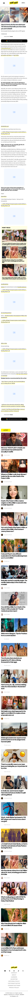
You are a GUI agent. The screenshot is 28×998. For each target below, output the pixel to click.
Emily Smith (6, 36)
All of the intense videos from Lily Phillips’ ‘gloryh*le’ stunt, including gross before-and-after (13, 261)
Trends (11, 36)
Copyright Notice (14, 983)
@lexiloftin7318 (5, 126)
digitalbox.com (15, 996)
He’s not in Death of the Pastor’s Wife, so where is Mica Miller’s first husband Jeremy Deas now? (14, 278)
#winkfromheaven (21, 287)
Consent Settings (14, 985)
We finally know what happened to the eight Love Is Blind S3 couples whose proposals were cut (13, 713)
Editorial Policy (14, 981)
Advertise (14, 979)
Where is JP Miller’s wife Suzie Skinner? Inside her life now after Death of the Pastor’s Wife (14, 476)
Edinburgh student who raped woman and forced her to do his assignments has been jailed (13, 740)
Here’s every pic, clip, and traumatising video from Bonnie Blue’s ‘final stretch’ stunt (13, 686)
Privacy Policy (14, 987)
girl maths (3, 55)
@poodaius (3, 196)
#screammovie (17, 315)
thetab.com (11, 993)
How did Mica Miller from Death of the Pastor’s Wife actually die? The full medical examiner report (13, 609)
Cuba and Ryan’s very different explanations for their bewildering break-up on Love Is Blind (14, 556)
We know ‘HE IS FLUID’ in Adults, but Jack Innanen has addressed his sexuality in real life (13, 450)
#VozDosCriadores (9, 315)
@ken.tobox (4, 343)
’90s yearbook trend (6, 48)
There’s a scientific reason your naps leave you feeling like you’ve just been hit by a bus (14, 766)
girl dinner (9, 55)
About (14, 975)
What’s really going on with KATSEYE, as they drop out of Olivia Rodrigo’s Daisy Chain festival (13, 899)
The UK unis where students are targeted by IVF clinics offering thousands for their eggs (11, 660)
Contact (14, 972)
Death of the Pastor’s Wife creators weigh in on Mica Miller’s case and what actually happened (14, 503)
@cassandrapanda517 (6, 312)
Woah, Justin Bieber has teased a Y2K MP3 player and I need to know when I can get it (13, 819)
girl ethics (16, 55)
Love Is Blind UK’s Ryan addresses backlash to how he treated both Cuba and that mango (13, 950)
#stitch (2, 287)
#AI (26, 315)
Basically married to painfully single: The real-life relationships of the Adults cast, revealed (14, 582)
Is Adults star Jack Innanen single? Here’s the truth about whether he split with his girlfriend (13, 793)
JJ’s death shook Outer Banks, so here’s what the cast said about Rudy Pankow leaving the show (14, 846)
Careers (14, 977)
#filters (23, 315)
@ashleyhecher (4, 284)
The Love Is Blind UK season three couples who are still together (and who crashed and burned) (14, 244)
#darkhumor (4, 317)
